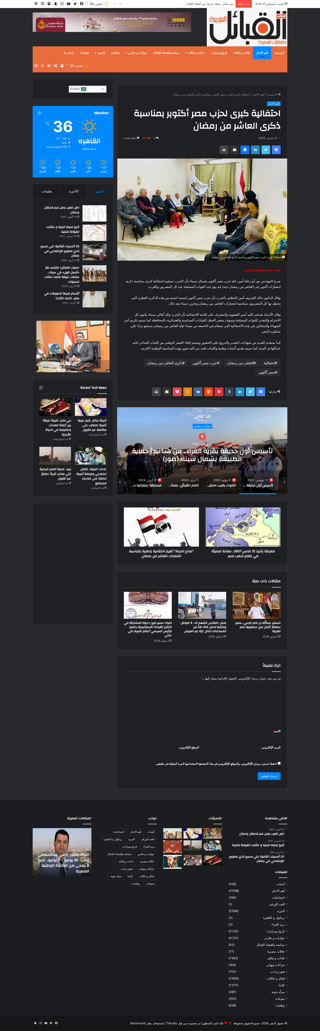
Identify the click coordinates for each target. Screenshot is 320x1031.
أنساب (281, 884)
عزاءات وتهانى (275, 965)
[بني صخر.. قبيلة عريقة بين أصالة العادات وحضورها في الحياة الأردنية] (55, 407)
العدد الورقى (277, 904)
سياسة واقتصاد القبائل (166, 52)
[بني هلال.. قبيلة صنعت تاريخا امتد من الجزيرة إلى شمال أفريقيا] (213, 833)
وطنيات (115, 52)
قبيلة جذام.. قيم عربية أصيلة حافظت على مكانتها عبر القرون (92, 425)
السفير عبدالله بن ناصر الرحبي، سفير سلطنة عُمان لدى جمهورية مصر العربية (258, 627)
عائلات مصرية (276, 951)
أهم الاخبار (262, 52)
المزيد (101, 52)
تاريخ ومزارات (219, 52)
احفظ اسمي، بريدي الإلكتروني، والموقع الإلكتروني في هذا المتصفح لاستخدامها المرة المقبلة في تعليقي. (216, 763)
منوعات (280, 998)
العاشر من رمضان (240, 363)
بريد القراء (278, 924)
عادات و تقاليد (196, 52)
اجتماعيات (278, 897)
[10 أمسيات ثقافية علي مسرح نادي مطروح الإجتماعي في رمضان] (94, 252)
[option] (202, 450)
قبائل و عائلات (241, 52)
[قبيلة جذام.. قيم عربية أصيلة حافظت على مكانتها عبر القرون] (90, 407)
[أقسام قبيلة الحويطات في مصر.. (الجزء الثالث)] (94, 299)
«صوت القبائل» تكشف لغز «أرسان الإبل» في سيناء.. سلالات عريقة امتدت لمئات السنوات (61, 275)
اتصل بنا (69, 52)
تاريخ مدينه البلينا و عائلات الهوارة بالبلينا (62, 229)
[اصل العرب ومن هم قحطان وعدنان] (94, 213)
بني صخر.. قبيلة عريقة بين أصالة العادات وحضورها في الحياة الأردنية (192, 3)
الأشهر (100, 191)
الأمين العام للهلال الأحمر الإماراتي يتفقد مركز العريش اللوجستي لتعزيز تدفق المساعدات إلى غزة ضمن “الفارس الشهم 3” (64, 860)
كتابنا (282, 985)
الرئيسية (279, 52)
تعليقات (46, 191)
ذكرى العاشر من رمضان (164, 363)
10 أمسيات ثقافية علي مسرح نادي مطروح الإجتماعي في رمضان (59, 251)
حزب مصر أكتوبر (205, 363)
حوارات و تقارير (137, 52)
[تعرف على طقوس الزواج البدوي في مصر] (193, 860)
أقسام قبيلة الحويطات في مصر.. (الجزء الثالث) (61, 296)
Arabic (75, 89)
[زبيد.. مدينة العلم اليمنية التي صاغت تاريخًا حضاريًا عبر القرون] (55, 456)
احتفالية (269, 363)
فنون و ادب (277, 971)
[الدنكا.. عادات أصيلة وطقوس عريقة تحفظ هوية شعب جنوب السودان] (172, 833)
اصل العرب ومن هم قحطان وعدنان (61, 210)
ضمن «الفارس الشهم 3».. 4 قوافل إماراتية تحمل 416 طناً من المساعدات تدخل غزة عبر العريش (203, 627)
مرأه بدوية (202, 430)
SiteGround (137, 1023)
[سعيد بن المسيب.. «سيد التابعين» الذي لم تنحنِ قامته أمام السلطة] (172, 862)
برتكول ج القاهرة (274, 917)
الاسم (276, 731)
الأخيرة (73, 191)
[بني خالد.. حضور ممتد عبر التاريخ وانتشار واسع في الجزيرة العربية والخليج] (172, 846)
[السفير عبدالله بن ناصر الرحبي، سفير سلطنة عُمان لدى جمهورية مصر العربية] (257, 605)
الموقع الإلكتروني (189, 747)
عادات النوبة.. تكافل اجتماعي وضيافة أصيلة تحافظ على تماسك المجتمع (91, 476)
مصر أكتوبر (267, 372)
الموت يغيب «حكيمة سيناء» (202, 455)
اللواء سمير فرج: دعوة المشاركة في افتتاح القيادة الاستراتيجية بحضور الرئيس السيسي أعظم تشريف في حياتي (148, 629)
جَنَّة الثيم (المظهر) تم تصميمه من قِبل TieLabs (195, 1023)
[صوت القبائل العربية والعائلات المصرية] (247, 27)
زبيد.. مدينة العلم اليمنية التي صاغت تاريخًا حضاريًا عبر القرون (55, 473)
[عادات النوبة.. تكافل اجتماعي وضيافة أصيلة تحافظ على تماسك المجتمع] (90, 456)
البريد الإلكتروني (270, 747)
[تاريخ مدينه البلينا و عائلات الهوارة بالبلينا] (94, 233)
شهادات (84, 52)
